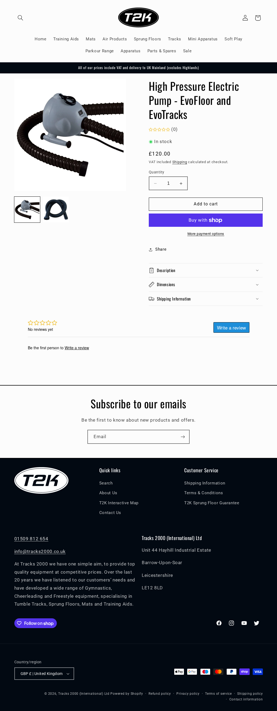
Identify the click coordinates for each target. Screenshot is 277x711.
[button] (20, 18)
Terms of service (218, 694)
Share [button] (160, 249)
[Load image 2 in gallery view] (56, 210)
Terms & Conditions (203, 492)
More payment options (206, 234)
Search (106, 483)
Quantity (156, 172)
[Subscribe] (183, 437)
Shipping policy (250, 694)
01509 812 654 (31, 538)
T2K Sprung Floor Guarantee (211, 502)
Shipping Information (204, 483)
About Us (108, 492)
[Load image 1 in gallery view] (27, 210)
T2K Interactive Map (118, 502)
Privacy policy (187, 694)
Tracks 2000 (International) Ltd (84, 694)
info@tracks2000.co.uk (40, 551)
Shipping (179, 162)
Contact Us (110, 512)
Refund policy (160, 694)
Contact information (246, 699)
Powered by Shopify (126, 694)
